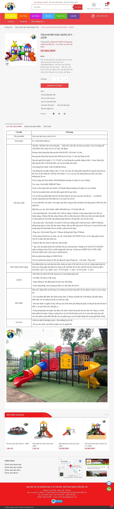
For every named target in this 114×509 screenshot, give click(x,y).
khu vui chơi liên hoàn (48, 102)
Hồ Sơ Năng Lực (37, 21)
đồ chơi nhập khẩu (56, 2)
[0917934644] (109, 489)
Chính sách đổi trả (11, 473)
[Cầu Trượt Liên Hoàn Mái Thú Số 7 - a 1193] (96, 430)
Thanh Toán (61, 16)
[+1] (65, 113)
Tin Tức (11, 21)
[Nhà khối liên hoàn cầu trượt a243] (17, 430)
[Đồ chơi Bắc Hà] (16, 6)
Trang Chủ (12, 16)
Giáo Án (48, 16)
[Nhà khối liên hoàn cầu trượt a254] (44, 430)
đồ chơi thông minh (71, 2)
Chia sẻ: (43, 114)
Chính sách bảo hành (12, 470)
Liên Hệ (73, 16)
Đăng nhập (90, 8)
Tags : (42, 91)
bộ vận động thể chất (48, 95)
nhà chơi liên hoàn (63, 105)
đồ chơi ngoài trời (47, 108)
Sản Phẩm (36, 16)
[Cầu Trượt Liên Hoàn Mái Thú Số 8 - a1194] (70, 430)
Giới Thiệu (23, 16)
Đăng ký (98, 8)
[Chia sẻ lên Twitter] (59, 113)
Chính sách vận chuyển (13, 467)
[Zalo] (109, 483)
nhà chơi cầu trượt (47, 105)
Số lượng (44, 79)
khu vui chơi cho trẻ (48, 98)
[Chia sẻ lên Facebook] (54, 113)
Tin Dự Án (23, 21)
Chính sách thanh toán (13, 464)
